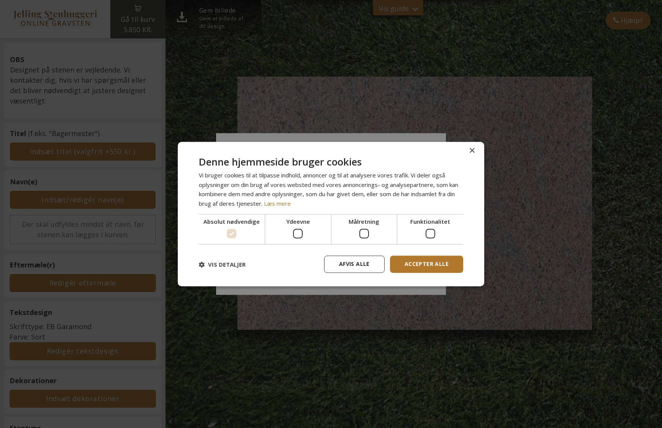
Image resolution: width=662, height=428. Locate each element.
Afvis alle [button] (354, 263)
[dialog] (331, 214)
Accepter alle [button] (427, 263)
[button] (222, 264)
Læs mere (277, 203)
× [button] (472, 151)
